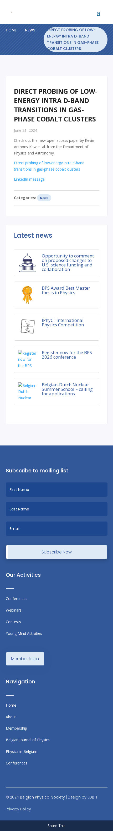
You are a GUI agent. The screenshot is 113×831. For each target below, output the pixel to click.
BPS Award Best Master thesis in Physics (66, 290)
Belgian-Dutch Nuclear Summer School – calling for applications (67, 389)
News (30, 30)
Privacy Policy (18, 809)
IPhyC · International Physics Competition (63, 322)
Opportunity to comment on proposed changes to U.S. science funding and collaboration (68, 262)
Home (11, 30)
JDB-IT (93, 797)
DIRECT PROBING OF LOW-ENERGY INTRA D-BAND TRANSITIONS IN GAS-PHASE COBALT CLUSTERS (73, 39)
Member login (25, 659)
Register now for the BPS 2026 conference (67, 354)
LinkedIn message (29, 179)
